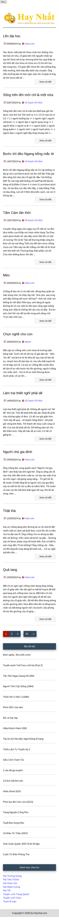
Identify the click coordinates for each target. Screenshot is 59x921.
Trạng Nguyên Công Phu (15, 812)
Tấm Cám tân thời (17, 213)
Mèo (6, 275)
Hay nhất (29, 18)
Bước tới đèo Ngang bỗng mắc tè (28, 154)
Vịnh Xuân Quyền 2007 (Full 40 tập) (21, 844)
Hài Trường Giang (12, 876)
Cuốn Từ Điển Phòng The (16, 854)
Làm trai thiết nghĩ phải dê (22, 393)
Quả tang (10, 570)
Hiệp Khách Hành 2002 (15, 728)
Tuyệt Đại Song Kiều (13, 823)
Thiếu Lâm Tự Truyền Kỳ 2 (16, 749)
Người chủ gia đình (17, 452)
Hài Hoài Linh (10, 883)
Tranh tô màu (9, 901)
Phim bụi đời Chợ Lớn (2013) (18, 802)
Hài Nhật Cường (11, 887)
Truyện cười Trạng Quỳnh (16, 894)
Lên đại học (11, 36)
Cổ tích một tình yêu (13, 781)
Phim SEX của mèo (13, 707)
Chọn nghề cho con (17, 334)
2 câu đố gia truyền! (13, 770)
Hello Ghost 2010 (12, 791)
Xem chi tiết (45, 82)
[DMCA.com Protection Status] (7, 919)
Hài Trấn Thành (11, 879)
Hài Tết (6, 890)
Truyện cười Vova (12, 898)
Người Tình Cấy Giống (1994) (18, 686)
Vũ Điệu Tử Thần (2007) (15, 833)
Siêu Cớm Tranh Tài (13, 760)
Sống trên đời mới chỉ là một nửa (28, 95)
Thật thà (9, 511)
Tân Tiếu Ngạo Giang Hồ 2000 (18, 676)
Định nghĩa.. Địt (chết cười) (17, 655)
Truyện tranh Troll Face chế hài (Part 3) (23, 665)
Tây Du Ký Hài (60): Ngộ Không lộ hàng (23, 739)
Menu (3, 2)
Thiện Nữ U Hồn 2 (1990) (16, 697)
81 (28, 634)
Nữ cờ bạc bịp (10, 718)
